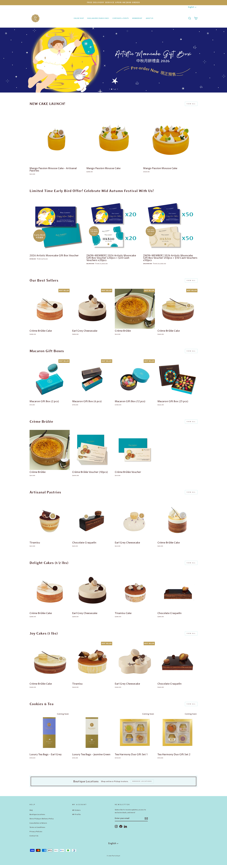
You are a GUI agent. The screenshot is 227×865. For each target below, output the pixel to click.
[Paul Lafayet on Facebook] (120, 826)
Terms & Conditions (37, 827)
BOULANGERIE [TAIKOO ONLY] (98, 18)
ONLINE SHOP (79, 18)
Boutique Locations (37, 814)
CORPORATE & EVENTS (120, 18)
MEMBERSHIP (137, 18)
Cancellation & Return (38, 823)
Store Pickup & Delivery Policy (42, 819)
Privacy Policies (36, 831)
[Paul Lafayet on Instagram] (116, 826)
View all (191, 104)
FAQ (31, 810)
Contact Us (34, 836)
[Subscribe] (146, 818)
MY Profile (76, 814)
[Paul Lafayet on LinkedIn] (125, 826)
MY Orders (76, 810)
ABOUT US (149, 18)
